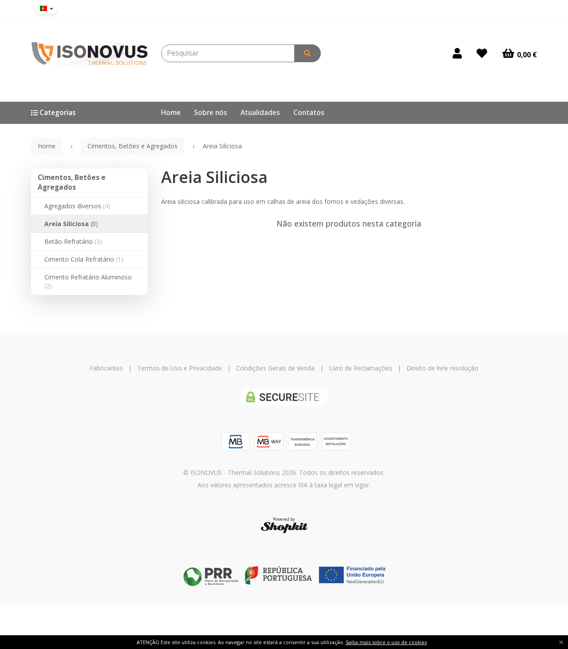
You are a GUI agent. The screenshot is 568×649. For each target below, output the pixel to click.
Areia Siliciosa (71, 223)
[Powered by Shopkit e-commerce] (284, 527)
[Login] (457, 53)
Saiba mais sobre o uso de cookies (386, 642)
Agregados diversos (77, 206)
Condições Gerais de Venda (275, 368)
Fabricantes (106, 368)
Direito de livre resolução (442, 368)
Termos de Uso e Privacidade (179, 368)
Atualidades (260, 112)
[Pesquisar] (307, 53)
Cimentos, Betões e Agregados (72, 182)
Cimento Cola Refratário (83, 259)
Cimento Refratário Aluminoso (88, 281)
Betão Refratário (73, 241)
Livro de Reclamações (360, 368)
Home (171, 112)
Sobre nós (210, 112)
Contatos (308, 112)
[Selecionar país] (47, 8)
